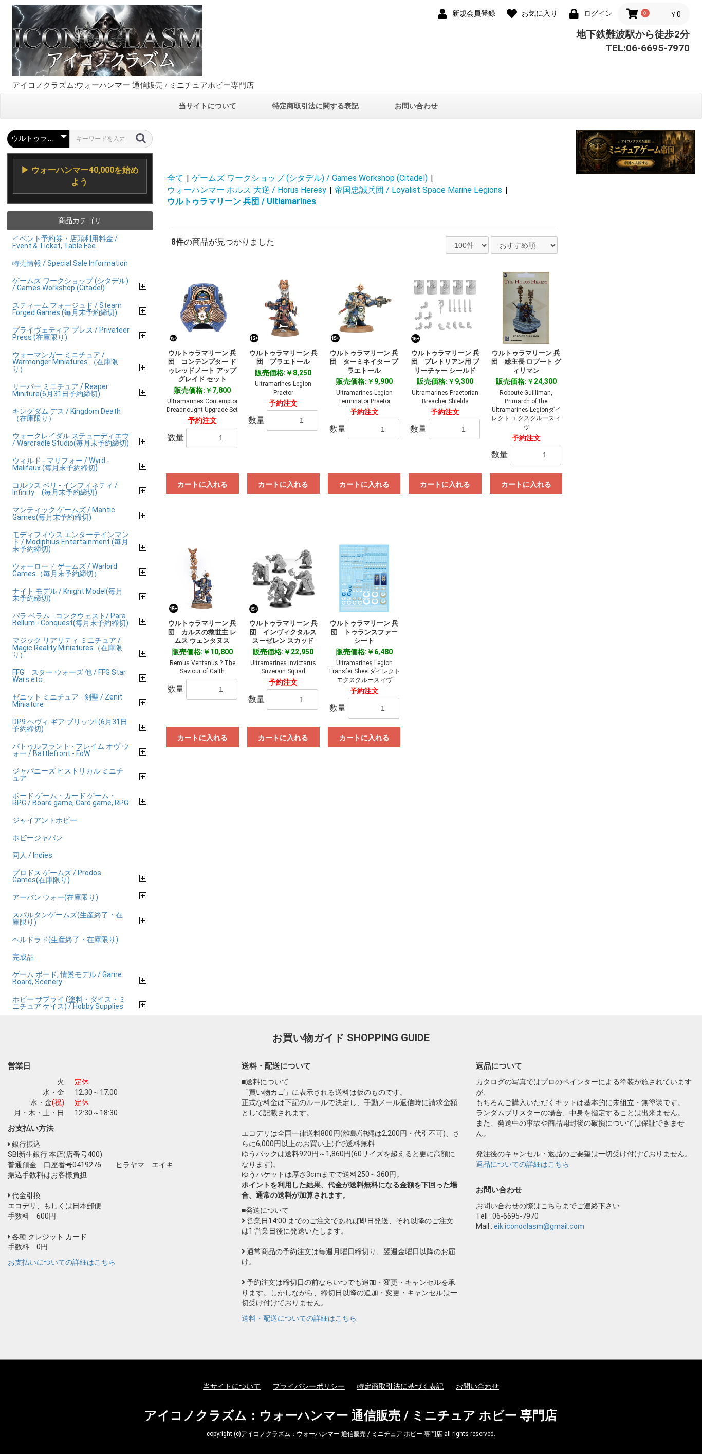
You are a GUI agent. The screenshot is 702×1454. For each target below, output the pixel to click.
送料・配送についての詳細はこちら (299, 1318)
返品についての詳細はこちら (522, 1164)
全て (175, 178)
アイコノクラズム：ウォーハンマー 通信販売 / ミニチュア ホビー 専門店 (350, 1415)
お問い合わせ (416, 106)
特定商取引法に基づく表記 (400, 1386)
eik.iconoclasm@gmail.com (539, 1226)
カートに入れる (202, 484)
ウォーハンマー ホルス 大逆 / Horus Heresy (246, 190)
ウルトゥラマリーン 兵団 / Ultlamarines (241, 201)
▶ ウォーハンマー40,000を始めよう (80, 176)
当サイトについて (207, 106)
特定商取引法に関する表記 (315, 106)
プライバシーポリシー (309, 1386)
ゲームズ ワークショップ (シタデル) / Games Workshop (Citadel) (310, 178)
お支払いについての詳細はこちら (62, 1262)
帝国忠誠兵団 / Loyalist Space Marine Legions (418, 190)
